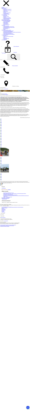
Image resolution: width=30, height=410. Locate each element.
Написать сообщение (15, 65)
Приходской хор (5, 28)
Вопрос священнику (16, 46)
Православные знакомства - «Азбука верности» (5, 198)
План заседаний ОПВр (6, 21)
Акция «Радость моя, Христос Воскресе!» (9, 34)
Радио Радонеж (8, 197)
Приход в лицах (5, 11)
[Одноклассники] (1, 183)
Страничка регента (6, 13)
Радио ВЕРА (3, 197)
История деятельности (6, 24)
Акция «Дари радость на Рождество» (8, 33)
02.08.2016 (6, 94)
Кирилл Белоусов (4, 93)
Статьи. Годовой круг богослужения (8, 36)
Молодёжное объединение (7, 12)
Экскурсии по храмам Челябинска (8, 31)
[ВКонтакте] (0, 183)
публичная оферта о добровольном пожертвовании (7, 225)
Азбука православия (6, 38)
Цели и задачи (5, 15)
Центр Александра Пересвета (6, 19)
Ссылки (3, 211)
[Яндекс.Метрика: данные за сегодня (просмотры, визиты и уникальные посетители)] (2, 217)
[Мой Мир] (2, 183)
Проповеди (4, 35)
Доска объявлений (4, 39)
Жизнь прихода (4, 8)
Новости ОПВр (5, 22)
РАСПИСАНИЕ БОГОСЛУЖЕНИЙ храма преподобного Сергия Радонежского (12, 207)
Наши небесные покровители (7, 9)
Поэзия (4, 29)
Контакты (3, 210)
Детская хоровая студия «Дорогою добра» (9, 27)
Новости (3, 7)
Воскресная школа (4, 14)
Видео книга (5, 37)
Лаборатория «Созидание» (7, 17)
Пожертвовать (4, 188)
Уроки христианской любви (7, 18)
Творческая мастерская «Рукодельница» (8, 26)
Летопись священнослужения (7, 10)
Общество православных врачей (6, 20)
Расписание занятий (6, 16)
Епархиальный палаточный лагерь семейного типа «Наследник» (12, 32)
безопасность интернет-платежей (4, 226)
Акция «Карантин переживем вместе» (8, 30)
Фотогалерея (3, 209)
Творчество (3, 25)
